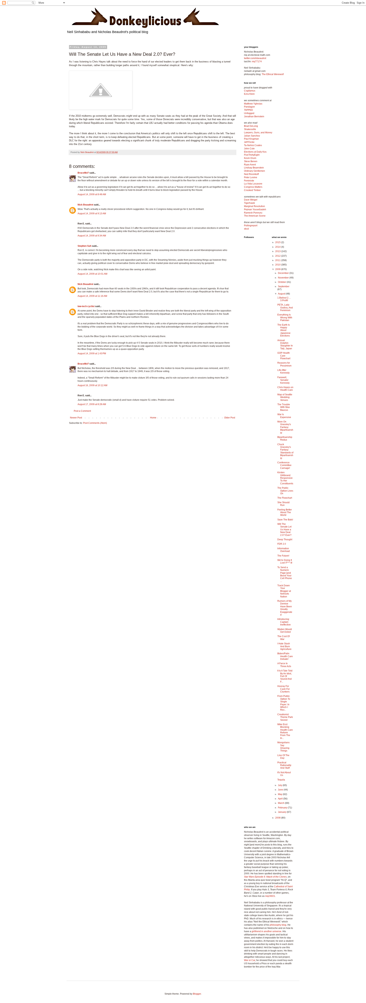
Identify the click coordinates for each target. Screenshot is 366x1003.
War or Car (249, 960)
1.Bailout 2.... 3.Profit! (284, 299)
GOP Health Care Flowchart (283, 356)
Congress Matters (253, 187)
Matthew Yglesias (253, 103)
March (281, 803)
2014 (278, 247)
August (282, 293)
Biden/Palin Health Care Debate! (285, 656)
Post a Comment (82, 411)
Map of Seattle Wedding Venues (284, 397)
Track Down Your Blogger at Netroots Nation (284, 591)
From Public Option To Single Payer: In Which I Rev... (283, 703)
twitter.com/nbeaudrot (255, 58)
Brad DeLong (251, 126)
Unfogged (249, 113)
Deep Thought (284, 539)
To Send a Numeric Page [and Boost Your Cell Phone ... (284, 574)
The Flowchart (284, 498)
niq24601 (270, 896)
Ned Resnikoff (251, 174)
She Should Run (283, 503)
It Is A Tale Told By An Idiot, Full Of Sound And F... (284, 676)
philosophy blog (278, 925)
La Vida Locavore (253, 183)
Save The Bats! (285, 519)
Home (153, 417)
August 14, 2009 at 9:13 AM (92, 213)
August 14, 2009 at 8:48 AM (92, 194)
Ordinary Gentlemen (254, 171)
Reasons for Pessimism (284, 364)
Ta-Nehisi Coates (253, 145)
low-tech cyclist (86, 306)
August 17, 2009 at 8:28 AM (92, 404)
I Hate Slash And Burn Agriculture (284, 646)
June (281, 789)
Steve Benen (250, 161)
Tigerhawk (249, 203)
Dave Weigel (250, 199)
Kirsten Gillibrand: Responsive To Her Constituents (285, 478)
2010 (278, 264)
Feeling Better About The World (284, 512)
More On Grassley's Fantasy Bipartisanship (285, 427)
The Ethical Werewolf (273, 74)
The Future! (283, 555)
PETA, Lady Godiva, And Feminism (285, 307)
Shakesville (250, 129)
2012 (278, 256)
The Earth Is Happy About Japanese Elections (284, 330)
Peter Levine (250, 177)
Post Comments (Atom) (95, 423)
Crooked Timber (252, 190)
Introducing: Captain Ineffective (284, 622)
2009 (278, 269)
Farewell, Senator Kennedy (283, 380)
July (280, 785)
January (282, 812)
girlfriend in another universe (266, 931)
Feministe (249, 180)
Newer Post (76, 417)
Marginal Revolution (254, 206)
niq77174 (257, 61)
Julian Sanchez (252, 135)
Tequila (281, 779)
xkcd (246, 228)
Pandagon (249, 106)
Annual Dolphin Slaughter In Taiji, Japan (285, 344)
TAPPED (248, 110)
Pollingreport (250, 225)
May (280, 794)
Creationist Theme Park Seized (285, 717)
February (283, 807)
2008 (278, 817)
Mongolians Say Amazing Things (283, 746)
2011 (278, 260)
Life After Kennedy (283, 371)
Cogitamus (249, 90)
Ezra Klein (249, 94)
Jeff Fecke (249, 142)
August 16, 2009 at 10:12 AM (92, 385)
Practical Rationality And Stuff (284, 765)
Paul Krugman (251, 139)
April (280, 798)
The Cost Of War (283, 637)
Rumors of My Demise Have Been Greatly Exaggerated (284, 608)
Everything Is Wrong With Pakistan (284, 317)
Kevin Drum (250, 158)
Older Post (229, 417)
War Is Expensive (284, 415)
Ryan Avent (250, 164)
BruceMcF (83, 172)
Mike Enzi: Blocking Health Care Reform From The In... (285, 731)
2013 (278, 251)
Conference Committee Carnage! (284, 465)
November (283, 277)
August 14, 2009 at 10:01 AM (92, 274)
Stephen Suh (84, 246)
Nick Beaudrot (85, 204)
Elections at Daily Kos (255, 151)
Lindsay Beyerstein (254, 167)
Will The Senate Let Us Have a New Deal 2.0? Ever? (284, 529)
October (282, 282)
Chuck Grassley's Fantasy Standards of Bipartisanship (285, 451)
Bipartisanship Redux (284, 438)
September (283, 286)
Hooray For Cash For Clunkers (283, 689)
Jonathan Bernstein (254, 116)
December (283, 273)
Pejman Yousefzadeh (255, 209)
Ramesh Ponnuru (253, 212)
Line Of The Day (283, 756)
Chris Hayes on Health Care (285, 388)
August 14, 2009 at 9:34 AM (92, 235)
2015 (278, 242)
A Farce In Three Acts (284, 664)
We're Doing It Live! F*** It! (284, 561)
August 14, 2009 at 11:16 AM (92, 296)
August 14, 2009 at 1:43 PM (92, 353)
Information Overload (283, 549)
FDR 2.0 (281, 544)
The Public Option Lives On (285, 491)
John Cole (249, 148)
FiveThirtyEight (251, 155)
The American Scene (255, 215)
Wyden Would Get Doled (284, 630)
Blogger (197, 993)
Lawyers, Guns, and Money (258, 132)
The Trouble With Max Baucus (283, 407)
